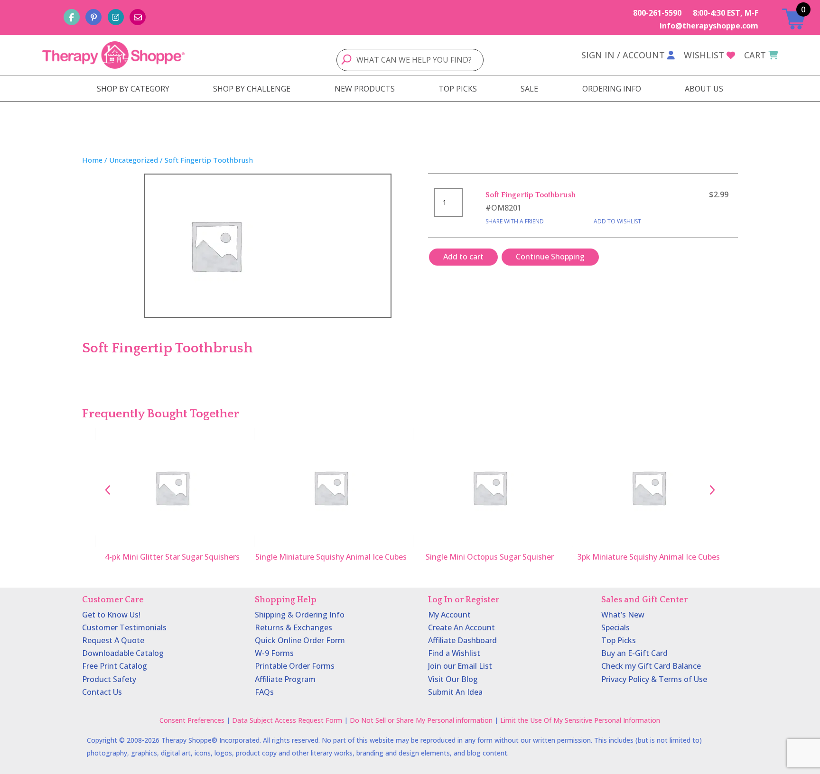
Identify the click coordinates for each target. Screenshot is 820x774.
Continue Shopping (550, 256)
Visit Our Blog (453, 679)
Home (92, 160)
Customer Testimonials (124, 627)
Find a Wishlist (454, 653)
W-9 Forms (274, 653)
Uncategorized (133, 160)
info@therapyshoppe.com (709, 25)
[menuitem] (133, 89)
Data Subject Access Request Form (287, 720)
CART (755, 55)
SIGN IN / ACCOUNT (623, 55)
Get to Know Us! (111, 614)
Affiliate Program (285, 679)
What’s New (622, 614)
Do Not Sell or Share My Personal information (421, 720)
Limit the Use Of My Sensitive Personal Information (580, 720)
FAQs (264, 692)
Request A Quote (113, 640)
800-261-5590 (657, 13)
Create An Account (461, 627)
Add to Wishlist (617, 221)
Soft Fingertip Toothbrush (530, 195)
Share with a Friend (514, 221)
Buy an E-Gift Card (634, 653)
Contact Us (102, 692)
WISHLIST (704, 55)
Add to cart (463, 256)
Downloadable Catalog (123, 653)
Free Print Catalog (114, 666)
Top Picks (618, 640)
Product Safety (109, 679)
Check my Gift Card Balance (651, 666)
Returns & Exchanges (293, 627)
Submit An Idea (455, 692)
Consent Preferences (191, 720)
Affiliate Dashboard (462, 640)
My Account (449, 614)
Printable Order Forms (295, 666)
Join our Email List (460, 666)
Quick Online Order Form (300, 640)
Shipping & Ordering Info (300, 614)
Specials (615, 627)
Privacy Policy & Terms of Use (654, 679)
